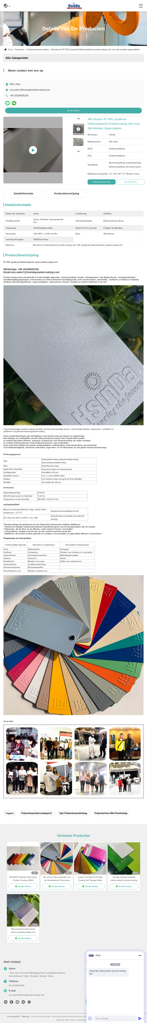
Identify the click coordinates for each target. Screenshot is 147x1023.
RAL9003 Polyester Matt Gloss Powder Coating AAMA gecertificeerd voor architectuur (23, 879)
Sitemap (25, 1016)
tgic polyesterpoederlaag (73, 813)
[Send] (140, 1018)
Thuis (9, 49)
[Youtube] (23, 1003)
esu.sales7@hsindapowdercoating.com (30, 90)
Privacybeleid (13, 1016)
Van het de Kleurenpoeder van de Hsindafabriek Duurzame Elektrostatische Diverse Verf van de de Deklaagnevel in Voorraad (57, 879)
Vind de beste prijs (101, 182)
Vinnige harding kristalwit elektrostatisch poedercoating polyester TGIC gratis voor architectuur (124, 879)
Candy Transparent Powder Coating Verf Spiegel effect (90, 878)
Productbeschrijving (66, 193)
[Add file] (90, 1018)
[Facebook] (11, 1003)
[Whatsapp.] (7, 103)
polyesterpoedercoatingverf (36, 813)
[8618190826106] (29, 1003)
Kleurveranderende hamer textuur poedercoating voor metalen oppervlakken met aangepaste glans (23, 931)
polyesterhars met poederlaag (111, 813)
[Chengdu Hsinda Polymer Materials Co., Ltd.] (74, 5)
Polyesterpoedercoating (38, 49)
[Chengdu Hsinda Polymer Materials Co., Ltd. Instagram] (17, 1003)
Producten (19, 49)
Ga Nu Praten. (73, 110)
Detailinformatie (23, 193)
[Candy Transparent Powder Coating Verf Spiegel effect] (90, 858)
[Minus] (140, 955)
